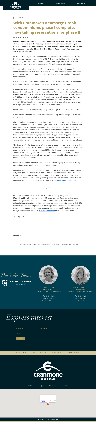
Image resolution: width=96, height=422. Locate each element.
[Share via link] (23, 217)
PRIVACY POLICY (57, 353)
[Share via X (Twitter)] (19, 217)
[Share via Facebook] (14, 217)
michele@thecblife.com (80, 301)
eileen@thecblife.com (48, 301)
